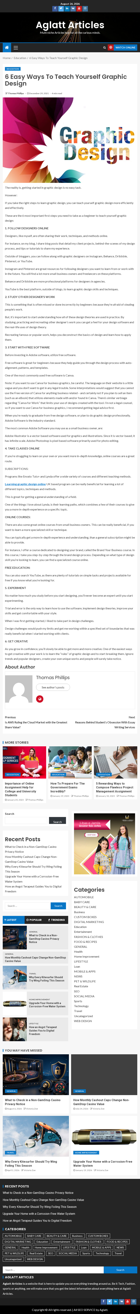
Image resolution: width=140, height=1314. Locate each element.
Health (78, 951)
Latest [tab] (12, 920)
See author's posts (53, 687)
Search (9, 813)
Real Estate (81, 986)
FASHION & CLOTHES (88, 936)
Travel (32, 974)
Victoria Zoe (32, 1108)
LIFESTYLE (33, 1023)
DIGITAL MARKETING (89, 922)
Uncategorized (83, 1016)
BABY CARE (82, 902)
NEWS (78, 976)
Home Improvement (39, 999)
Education (13, 69)
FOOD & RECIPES (85, 941)
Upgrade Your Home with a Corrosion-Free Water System (39, 1213)
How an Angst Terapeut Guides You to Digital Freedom (43, 1030)
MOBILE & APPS (85, 971)
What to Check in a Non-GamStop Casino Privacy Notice (44, 939)
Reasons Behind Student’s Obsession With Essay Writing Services (105, 722)
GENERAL (33, 932)
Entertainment (83, 931)
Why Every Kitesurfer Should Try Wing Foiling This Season (40, 1207)
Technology (81, 1006)
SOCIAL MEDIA (84, 996)
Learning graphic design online (25, 484)
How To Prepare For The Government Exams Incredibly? (67, 787)
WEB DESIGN (83, 1021)
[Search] (104, 47)
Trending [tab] (58, 920)
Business (79, 912)
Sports (78, 1001)
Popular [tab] (36, 920)
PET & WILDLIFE (85, 981)
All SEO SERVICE (84, 1309)
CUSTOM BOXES (85, 917)
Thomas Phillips (16, 93)
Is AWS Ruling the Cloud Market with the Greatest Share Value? (36, 722)
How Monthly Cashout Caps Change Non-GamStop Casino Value (43, 1200)
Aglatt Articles (70, 25)
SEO (76, 991)
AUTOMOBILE (84, 897)
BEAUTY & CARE (85, 907)
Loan (77, 966)
